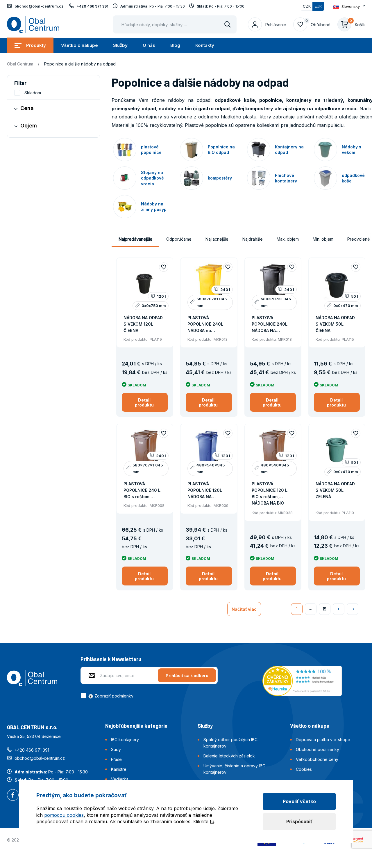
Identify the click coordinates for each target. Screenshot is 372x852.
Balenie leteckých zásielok (229, 755)
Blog (175, 45)
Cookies (304, 769)
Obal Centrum (20, 63)
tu (212, 821)
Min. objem (323, 239)
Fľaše (116, 759)
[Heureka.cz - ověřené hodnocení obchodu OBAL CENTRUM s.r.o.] (302, 680)
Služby (120, 45)
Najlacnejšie (216, 239)
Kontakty (204, 45)
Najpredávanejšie (135, 239)
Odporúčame (179, 239)
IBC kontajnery (125, 739)
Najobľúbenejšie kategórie (136, 726)
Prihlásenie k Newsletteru (111, 659)
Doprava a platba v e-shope (323, 739)
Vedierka (119, 779)
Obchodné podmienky (317, 749)
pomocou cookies (64, 815)
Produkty (36, 45)
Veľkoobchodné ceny (317, 759)
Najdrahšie (252, 239)
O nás (149, 45)
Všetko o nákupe (79, 45)
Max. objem (288, 239)
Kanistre (118, 769)
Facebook (13, 795)
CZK (307, 6)
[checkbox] (107, 696)
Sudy (116, 749)
